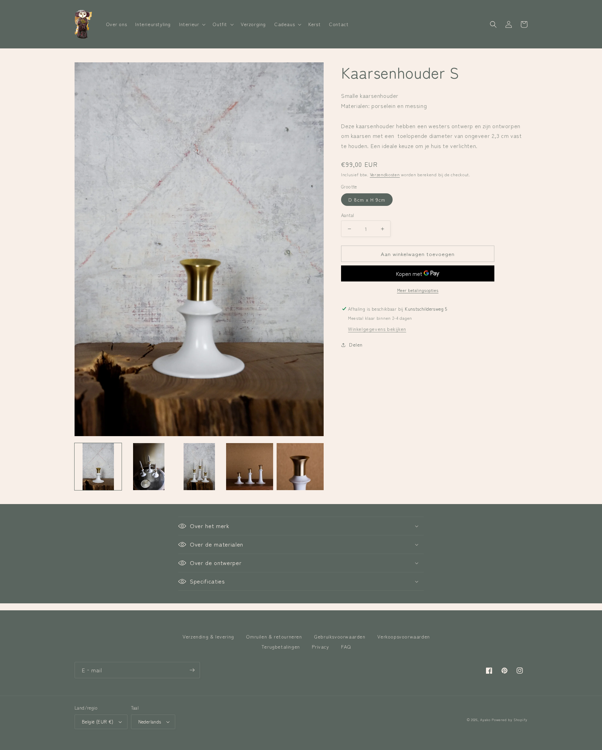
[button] (191, 24)
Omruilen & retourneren (274, 636)
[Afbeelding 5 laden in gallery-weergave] (300, 466)
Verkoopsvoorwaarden (403, 636)
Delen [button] (356, 344)
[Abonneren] (192, 670)
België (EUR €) (98, 721)
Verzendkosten (385, 174)
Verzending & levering (208, 636)
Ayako (485, 719)
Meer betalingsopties (418, 290)
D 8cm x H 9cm (366, 199)
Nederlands (149, 721)
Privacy (320, 646)
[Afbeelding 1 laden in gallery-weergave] (98, 466)
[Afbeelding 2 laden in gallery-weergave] (148, 466)
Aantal (347, 215)
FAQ (346, 646)
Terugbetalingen (280, 646)
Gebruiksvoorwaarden (339, 636)
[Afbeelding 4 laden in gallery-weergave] (249, 466)
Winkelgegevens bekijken (377, 328)
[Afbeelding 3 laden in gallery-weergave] (199, 466)
